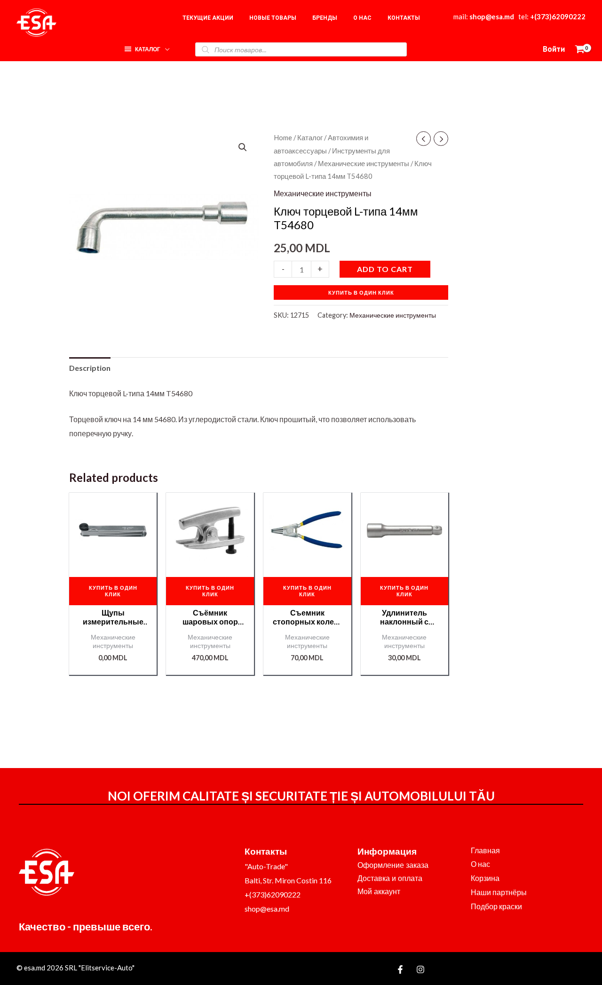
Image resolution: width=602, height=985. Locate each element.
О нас (480, 863)
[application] (165, 47)
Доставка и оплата (389, 878)
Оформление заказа (392, 865)
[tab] (90, 368)
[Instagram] (420, 969)
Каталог (310, 137)
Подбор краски (496, 906)
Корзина (485, 877)
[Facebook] (400, 969)
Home (283, 137)
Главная (485, 850)
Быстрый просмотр (112, 559)
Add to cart (385, 268)
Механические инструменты (363, 163)
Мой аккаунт (378, 892)
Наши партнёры (499, 892)
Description (90, 367)
